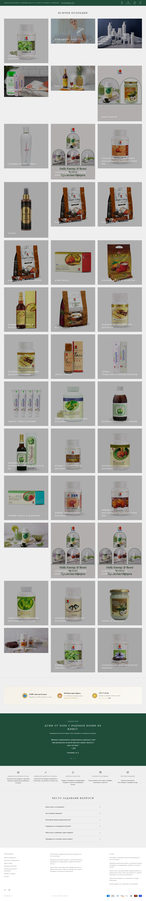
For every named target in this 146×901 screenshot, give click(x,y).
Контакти (6, 876)
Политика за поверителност (11, 860)
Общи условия (8, 863)
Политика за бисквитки (10, 866)
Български (7, 895)
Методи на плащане (9, 873)
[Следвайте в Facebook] (5, 890)
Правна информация (10, 857)
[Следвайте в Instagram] (9, 890)
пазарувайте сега (68, 2)
